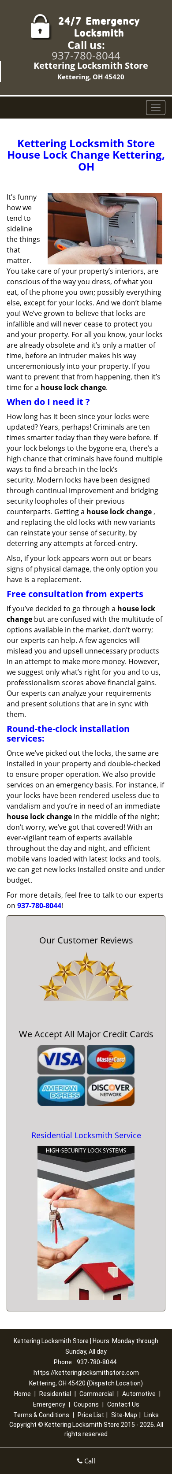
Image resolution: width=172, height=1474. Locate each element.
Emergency (49, 1404)
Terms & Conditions (41, 1414)
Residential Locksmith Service (86, 1135)
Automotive (139, 1393)
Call (88, 1460)
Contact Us (123, 1404)
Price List (91, 1414)
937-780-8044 (86, 55)
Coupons (86, 1404)
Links (151, 1414)
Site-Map (124, 1414)
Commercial (96, 1393)
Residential (55, 1393)
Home (22, 1393)
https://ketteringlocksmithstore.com (86, 1372)
